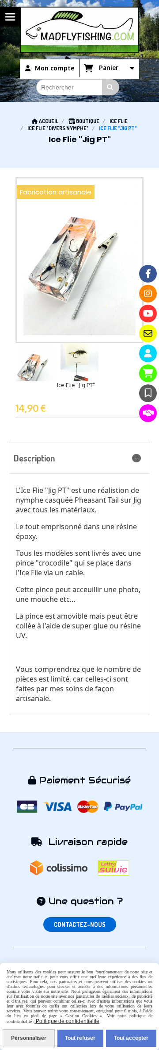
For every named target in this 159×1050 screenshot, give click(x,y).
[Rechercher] (110, 87)
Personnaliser (28, 1038)
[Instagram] (148, 293)
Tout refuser (80, 1038)
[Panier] (148, 373)
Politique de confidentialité (66, 1021)
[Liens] (148, 413)
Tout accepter (131, 1038)
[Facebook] (148, 274)
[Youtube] (148, 313)
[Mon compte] (148, 353)
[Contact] (148, 333)
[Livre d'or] (148, 393)
